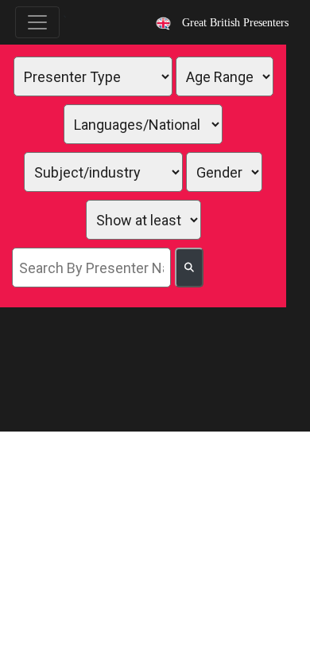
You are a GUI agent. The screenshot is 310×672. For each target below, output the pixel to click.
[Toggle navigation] (37, 22)
